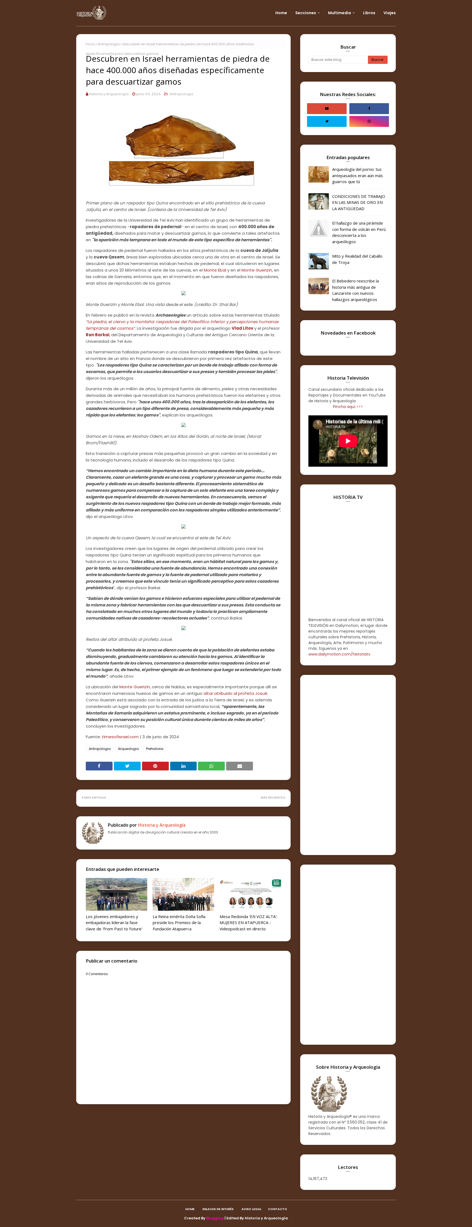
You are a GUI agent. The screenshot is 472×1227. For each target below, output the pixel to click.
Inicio (90, 44)
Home (189, 1209)
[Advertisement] (348, 765)
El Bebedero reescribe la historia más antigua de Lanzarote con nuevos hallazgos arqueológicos (355, 290)
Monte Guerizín (256, 270)
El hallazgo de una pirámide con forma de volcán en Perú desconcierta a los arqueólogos (359, 232)
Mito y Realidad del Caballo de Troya (357, 259)
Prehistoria (154, 748)
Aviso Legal (251, 1209)
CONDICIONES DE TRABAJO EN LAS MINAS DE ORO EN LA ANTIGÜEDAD (358, 202)
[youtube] (327, 108)
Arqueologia (128, 748)
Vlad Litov (242, 328)
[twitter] (327, 121)
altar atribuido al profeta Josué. (235, 693)
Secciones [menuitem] (305, 13)
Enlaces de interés (218, 1209)
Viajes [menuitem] (390, 13)
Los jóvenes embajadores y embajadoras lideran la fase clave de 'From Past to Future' (114, 922)
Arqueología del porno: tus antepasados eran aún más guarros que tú (357, 175)
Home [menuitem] (281, 13)
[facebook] (369, 108)
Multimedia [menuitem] (339, 13)
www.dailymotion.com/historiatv (339, 654)
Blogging (215, 1218)
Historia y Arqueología (109, 94)
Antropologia (109, 44)
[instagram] (369, 121)
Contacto (277, 1209)
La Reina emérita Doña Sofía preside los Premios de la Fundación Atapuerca (179, 922)
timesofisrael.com (120, 737)
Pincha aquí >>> (348, 406)
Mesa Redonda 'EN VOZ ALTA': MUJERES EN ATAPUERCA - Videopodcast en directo (248, 922)
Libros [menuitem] (369, 13)
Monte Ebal (215, 270)
